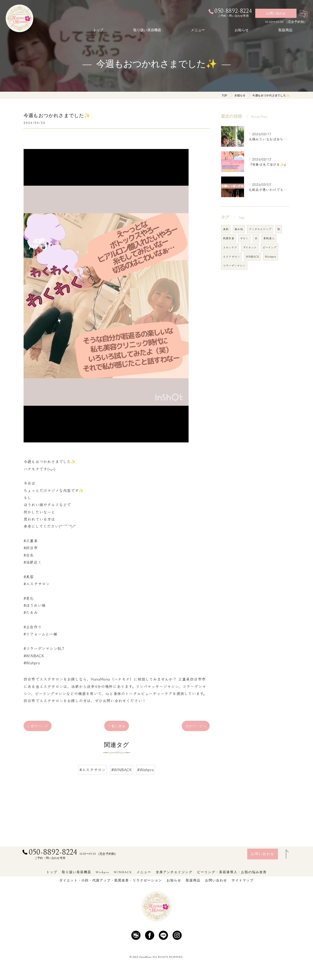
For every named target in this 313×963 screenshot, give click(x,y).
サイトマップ (243, 880)
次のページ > (195, 725)
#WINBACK (121, 769)
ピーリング (269, 247)
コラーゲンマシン (234, 265)
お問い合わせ (276, 13)
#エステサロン (93, 769)
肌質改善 (228, 238)
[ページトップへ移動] (286, 854)
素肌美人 (269, 238)
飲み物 (239, 229)
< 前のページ (37, 725)
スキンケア (230, 247)
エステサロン (231, 256)
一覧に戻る (116, 725)
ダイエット (250, 247)
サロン (244, 238)
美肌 (225, 229)
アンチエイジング (260, 229)
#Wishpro (145, 769)
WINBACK (252, 256)
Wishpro (270, 256)
